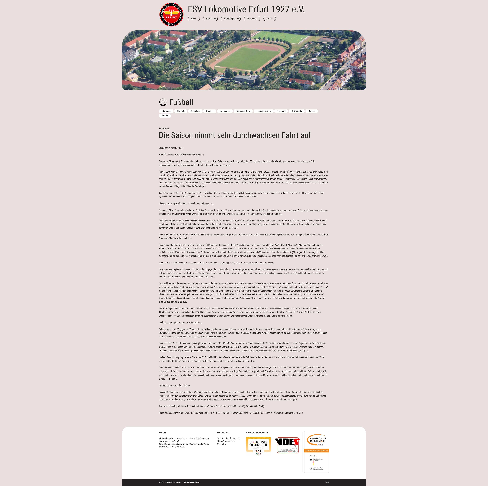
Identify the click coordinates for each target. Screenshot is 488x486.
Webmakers (195, 482)
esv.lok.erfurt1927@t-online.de (173, 447)
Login (327, 482)
